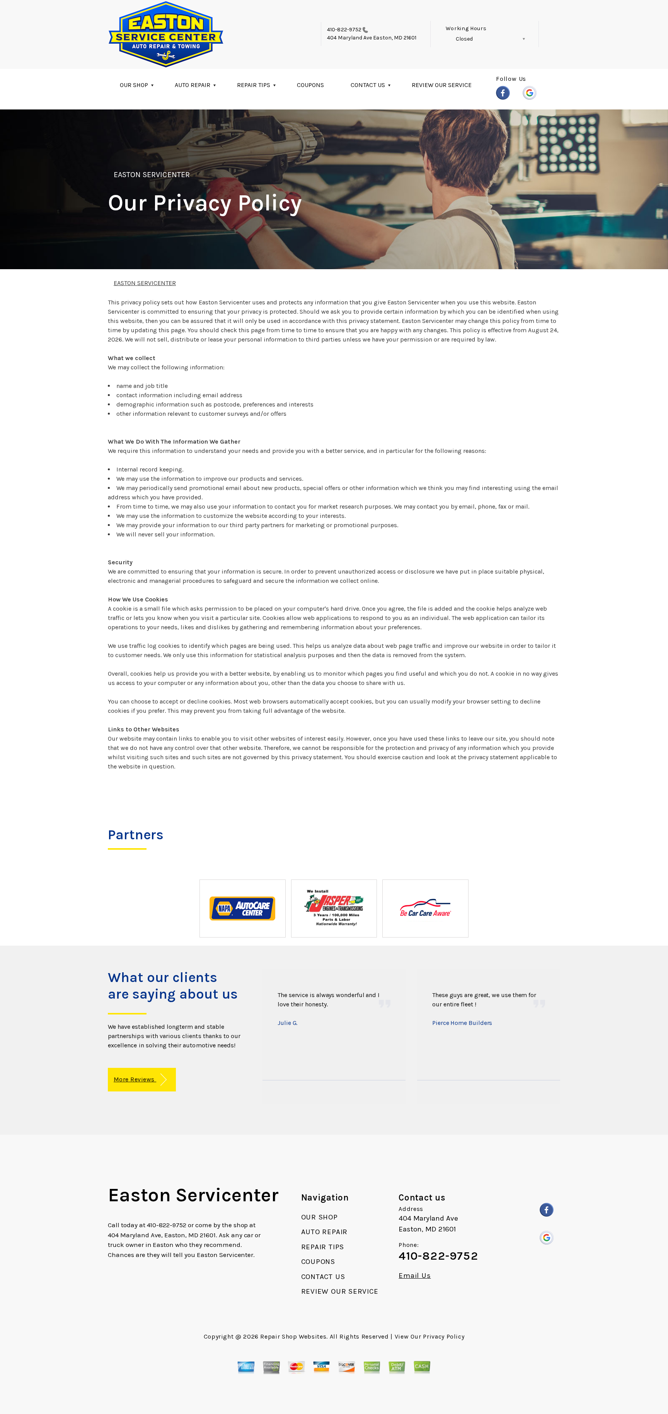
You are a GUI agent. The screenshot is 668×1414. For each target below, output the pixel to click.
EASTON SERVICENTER (152, 174)
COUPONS (310, 85)
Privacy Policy (443, 1336)
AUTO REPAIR (192, 85)
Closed (464, 39)
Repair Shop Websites (293, 1336)
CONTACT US (368, 85)
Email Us (415, 1275)
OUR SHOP (134, 85)
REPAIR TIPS (253, 85)
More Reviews (135, 1079)
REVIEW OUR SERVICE (442, 85)
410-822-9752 (344, 29)
